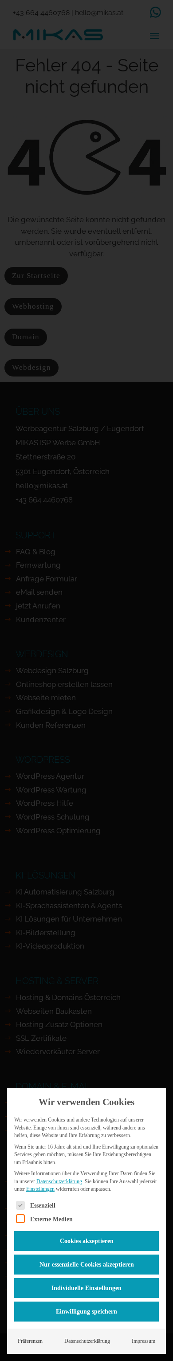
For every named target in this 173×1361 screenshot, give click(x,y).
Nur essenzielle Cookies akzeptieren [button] (86, 1264)
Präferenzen (30, 1341)
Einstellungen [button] (40, 1189)
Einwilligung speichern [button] (86, 1311)
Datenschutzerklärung (59, 1181)
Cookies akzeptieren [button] (87, 1241)
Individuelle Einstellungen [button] (86, 1288)
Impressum (143, 1341)
